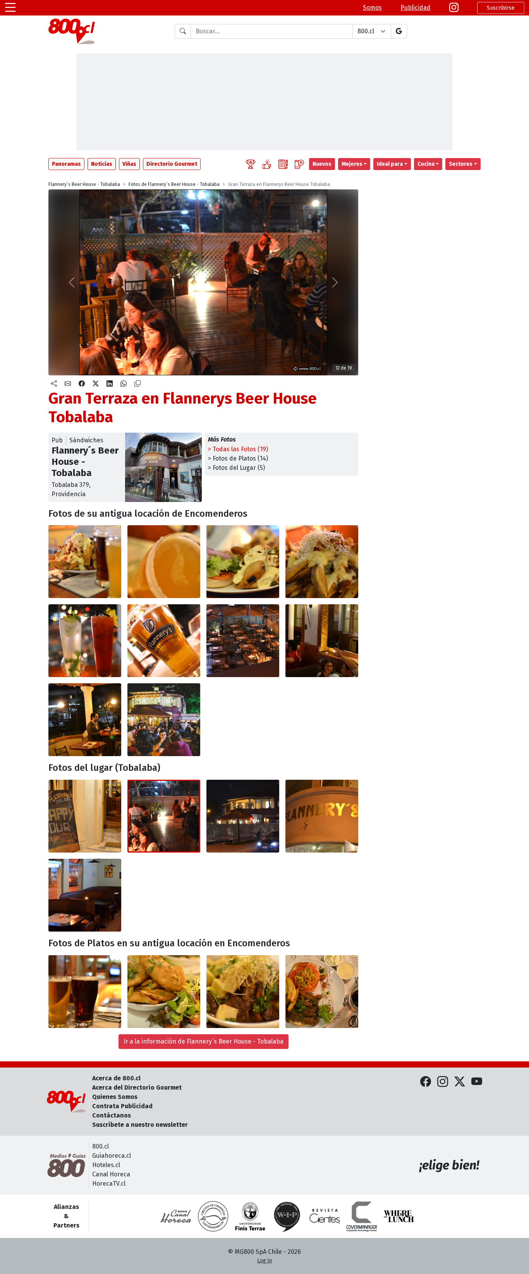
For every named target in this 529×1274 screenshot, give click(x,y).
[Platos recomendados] (266, 164)
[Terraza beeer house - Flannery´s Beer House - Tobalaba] (163, 719)
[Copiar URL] (137, 383)
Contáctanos (111, 1115)
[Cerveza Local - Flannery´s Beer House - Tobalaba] (163, 640)
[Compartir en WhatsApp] (123, 383)
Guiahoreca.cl (111, 1155)
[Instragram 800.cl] (454, 8)
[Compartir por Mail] (67, 383)
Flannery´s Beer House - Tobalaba (84, 184)
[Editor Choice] (250, 164)
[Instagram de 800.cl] (442, 1082)
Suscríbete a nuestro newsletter (140, 1124)
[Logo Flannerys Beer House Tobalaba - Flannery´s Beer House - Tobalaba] (321, 816)
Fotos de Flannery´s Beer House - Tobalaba (174, 184)
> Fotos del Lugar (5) (236, 467)
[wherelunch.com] (398, 1216)
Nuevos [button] (322, 164)
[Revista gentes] (324, 1216)
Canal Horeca (111, 1174)
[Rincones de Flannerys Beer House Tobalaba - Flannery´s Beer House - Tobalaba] (84, 895)
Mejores (352, 164)
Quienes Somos (114, 1096)
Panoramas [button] (66, 164)
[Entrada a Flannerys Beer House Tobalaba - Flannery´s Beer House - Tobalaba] (84, 816)
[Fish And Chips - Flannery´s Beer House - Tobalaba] (163, 991)
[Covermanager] (361, 1216)
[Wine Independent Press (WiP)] (287, 1216)
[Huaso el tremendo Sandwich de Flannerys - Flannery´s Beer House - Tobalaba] (321, 991)
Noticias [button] (101, 164)
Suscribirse (501, 8)
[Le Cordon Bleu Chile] (250, 1216)
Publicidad (415, 7)
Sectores (460, 164)
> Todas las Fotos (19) (238, 449)
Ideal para (390, 164)
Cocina (426, 164)
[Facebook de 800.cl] (425, 1082)
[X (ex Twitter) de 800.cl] (459, 1082)
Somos (372, 7)
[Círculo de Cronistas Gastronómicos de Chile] (213, 1216)
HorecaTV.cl (108, 1183)
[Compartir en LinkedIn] (109, 383)
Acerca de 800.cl (116, 1078)
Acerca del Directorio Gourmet (137, 1087)
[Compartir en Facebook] (81, 383)
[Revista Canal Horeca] (175, 1216)
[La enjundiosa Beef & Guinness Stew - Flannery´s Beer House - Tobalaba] (242, 991)
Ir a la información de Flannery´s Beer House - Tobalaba (203, 1041)
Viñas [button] (129, 164)
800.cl (100, 1146)
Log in (264, 1260)
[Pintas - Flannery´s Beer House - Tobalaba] (84, 991)
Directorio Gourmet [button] (171, 164)
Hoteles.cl (106, 1165)
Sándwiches (86, 440)
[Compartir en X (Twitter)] (95, 383)
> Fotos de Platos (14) (238, 458)
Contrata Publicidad (122, 1106)
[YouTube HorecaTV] (476, 1082)
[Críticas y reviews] (283, 164)
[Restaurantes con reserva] (299, 164)
